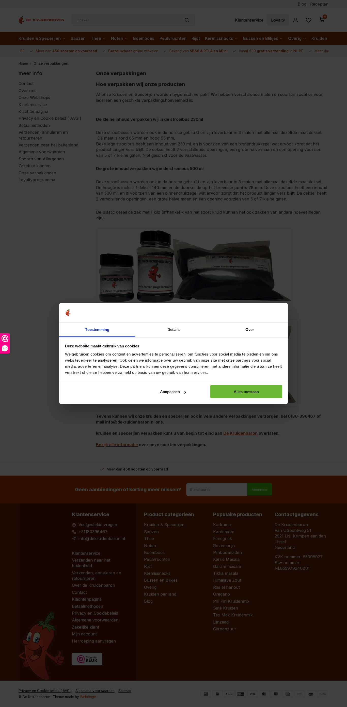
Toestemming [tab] (97, 329)
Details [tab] (173, 329)
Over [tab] (249, 329)
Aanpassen (170, 392)
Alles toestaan (246, 392)
